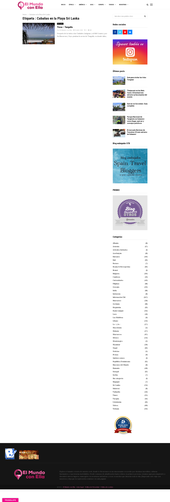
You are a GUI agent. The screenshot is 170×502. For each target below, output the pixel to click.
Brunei (115, 270)
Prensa (115, 355)
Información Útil (119, 297)
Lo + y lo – (117, 324)
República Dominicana (121, 361)
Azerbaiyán (117, 253)
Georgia (116, 287)
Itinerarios (117, 301)
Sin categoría (118, 378)
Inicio (63, 4)
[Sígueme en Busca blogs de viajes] (29, 459)
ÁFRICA (71, 4)
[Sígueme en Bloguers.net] (11, 459)
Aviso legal (80, 487)
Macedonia (117, 328)
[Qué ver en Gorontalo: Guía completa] (119, 107)
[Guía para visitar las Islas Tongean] (119, 80)
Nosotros (122, 4)
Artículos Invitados (120, 250)
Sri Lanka (60, 23)
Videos (115, 405)
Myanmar (116, 345)
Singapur (116, 382)
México (116, 338)
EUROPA (101, 4)
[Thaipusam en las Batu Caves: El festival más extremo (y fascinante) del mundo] (119, 94)
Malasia (116, 331)
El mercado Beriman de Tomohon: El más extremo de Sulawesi (137, 132)
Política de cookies (107, 487)
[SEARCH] (144, 16)
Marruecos (117, 334)
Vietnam (116, 409)
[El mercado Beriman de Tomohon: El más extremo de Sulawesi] (119, 133)
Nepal (115, 348)
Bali (114, 260)
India (115, 290)
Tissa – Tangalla (65, 27)
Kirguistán (117, 307)
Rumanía (116, 368)
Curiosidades (118, 280)
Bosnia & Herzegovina (121, 267)
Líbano (115, 321)
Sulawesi (116, 388)
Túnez (115, 395)
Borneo (116, 263)
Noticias (116, 351)
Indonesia (116, 294)
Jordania (116, 304)
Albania (115, 243)
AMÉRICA (82, 4)
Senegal (116, 372)
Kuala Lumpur (118, 311)
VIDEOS (111, 4)
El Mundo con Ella (66, 30)
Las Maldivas (118, 317)
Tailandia (116, 392)
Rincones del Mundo (121, 365)
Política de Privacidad (92, 487)
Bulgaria (116, 274)
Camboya (116, 277)
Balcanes (116, 257)
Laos (115, 314)
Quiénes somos (119, 358)
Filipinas (116, 284)
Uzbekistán (117, 402)
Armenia (116, 246)
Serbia (115, 375)
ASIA (91, 4)
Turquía (116, 399)
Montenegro (118, 341)
